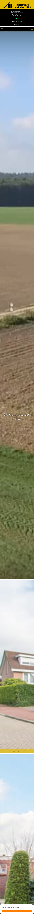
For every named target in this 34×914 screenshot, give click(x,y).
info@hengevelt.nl (17, 14)
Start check (16, 910)
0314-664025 (18, 16)
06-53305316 (17, 24)
